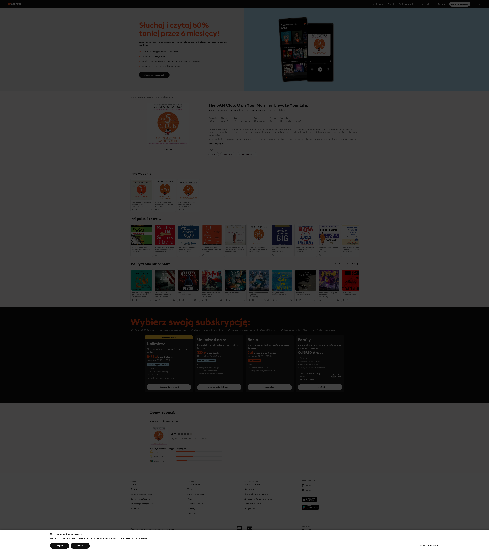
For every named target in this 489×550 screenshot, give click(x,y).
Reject (60, 546)
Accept (80, 546)
